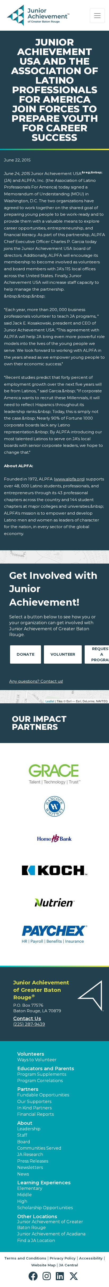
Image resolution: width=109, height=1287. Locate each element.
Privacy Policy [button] (63, 1258)
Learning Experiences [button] (44, 1182)
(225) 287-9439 (29, 1024)
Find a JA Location (36, 1240)
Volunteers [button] (30, 1054)
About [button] (24, 1123)
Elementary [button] (29, 1188)
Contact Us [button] (27, 1018)
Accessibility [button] (91, 1258)
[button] (34, 1276)
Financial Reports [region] (35, 1114)
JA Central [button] (68, 1265)
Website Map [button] (43, 1265)
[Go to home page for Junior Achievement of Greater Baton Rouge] (38, 16)
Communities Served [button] (39, 1148)
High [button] (22, 1201)
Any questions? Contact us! (36, 681)
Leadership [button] (28, 1128)
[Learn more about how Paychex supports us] (54, 938)
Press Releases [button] (32, 1161)
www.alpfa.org (69, 479)
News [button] (23, 1174)
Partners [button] (27, 1089)
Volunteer (63, 654)
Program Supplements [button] (41, 1074)
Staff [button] (22, 1135)
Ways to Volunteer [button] (37, 1059)
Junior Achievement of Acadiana (51, 1233)
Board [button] (23, 1141)
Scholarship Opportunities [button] (45, 1207)
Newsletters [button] (30, 1167)
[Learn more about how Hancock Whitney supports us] (54, 810)
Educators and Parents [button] (45, 1068)
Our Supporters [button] (34, 1101)
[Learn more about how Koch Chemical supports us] (54, 874)
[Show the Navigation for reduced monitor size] (97, 15)
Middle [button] (24, 1194)
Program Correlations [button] (40, 1080)
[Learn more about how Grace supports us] (54, 778)
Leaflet (50, 701)
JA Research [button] (30, 1154)
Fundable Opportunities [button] (43, 1094)
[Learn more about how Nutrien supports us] (54, 906)
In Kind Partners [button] (34, 1107)
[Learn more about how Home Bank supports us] (54, 842)
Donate (25, 654)
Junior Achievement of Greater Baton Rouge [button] (50, 1224)
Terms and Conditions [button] (25, 1258)
